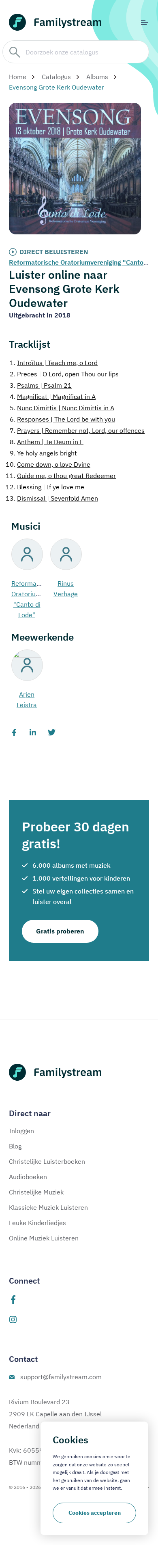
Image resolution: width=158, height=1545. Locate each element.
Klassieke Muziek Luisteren (48, 1207)
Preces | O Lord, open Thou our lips (64, 374)
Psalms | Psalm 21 (41, 385)
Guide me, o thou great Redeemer (61, 476)
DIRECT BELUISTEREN (53, 252)
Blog (15, 1146)
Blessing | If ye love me (45, 487)
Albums (97, 77)
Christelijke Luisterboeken (47, 1161)
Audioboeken (28, 1177)
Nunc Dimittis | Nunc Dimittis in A (62, 408)
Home (17, 77)
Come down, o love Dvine (48, 464)
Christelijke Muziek (36, 1192)
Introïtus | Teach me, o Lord (54, 363)
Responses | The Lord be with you (62, 419)
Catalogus (56, 77)
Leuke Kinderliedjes (37, 1223)
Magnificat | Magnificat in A (53, 397)
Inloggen (21, 1131)
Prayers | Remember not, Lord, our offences (77, 430)
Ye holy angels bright (43, 453)
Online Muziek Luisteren (44, 1238)
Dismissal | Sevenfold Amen (52, 498)
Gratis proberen (60, 931)
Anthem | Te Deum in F (46, 442)
